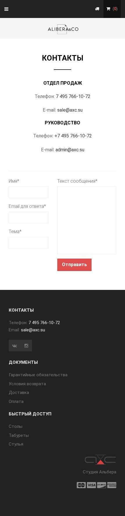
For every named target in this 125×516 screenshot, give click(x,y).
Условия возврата (27, 383)
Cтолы (15, 426)
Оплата (16, 401)
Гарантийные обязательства (38, 374)
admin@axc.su (70, 149)
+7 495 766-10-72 (73, 136)
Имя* (14, 181)
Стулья (16, 444)
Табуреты (19, 435)
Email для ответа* (27, 206)
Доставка (19, 392)
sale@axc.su (70, 110)
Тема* (15, 231)
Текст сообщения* (77, 181)
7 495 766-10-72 (73, 96)
